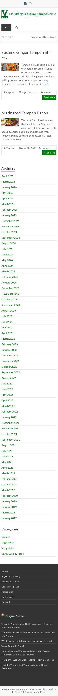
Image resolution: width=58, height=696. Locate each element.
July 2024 (6, 248)
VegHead (10, 92)
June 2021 (7, 456)
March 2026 (8, 181)
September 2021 (10, 439)
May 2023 (7, 327)
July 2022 (6, 383)
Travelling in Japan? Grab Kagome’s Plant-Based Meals (28, 659)
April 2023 (7, 332)
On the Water (8, 597)
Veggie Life (7, 548)
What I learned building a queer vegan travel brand (26, 641)
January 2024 (9, 282)
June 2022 (7, 389)
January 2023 (9, 349)
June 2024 (7, 254)
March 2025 (8, 203)
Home (45, 37)
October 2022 (9, 366)
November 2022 (10, 361)
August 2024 (8, 243)
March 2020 (8, 490)
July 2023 (6, 316)
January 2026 (9, 187)
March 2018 (8, 512)
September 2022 (10, 372)
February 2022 (9, 411)
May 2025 (7, 192)
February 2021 (9, 478)
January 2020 (9, 501)
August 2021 (8, 445)
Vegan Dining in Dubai (12, 646)
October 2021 (9, 433)
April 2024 (7, 265)
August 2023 (8, 310)
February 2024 (9, 276)
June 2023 (7, 321)
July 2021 (6, 450)
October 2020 (9, 484)
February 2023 (9, 344)
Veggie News (14, 616)
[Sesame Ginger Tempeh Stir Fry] (10, 64)
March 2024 (8, 271)
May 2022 (7, 394)
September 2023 (10, 304)
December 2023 (10, 288)
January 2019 (9, 506)
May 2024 (7, 260)
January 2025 (9, 215)
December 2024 (10, 220)
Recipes (47, 92)
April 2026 (7, 175)
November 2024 (10, 226)
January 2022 (9, 417)
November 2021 (10, 428)
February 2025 (9, 209)
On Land (5, 602)
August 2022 (8, 377)
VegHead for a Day (10, 576)
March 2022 (8, 405)
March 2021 (8, 473)
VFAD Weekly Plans (12, 553)
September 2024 (10, 237)
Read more (49, 97)
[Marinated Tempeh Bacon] (10, 119)
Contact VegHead (10, 586)
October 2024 (9, 231)
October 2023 (9, 299)
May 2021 (7, 461)
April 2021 (7, 467)
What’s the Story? (10, 581)
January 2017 (9, 518)
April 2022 (7, 400)
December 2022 (10, 355)
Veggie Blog (7, 542)
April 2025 (7, 198)
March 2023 (8, 338)
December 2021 (10, 422)
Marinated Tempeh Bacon (24, 112)
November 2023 (10, 293)
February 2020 (9, 495)
